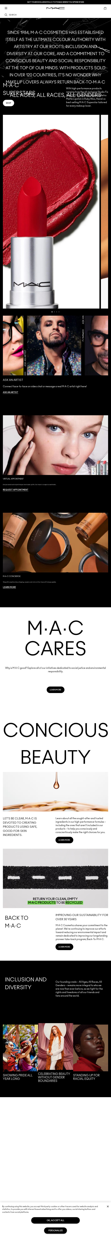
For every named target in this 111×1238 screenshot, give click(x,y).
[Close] (108, 1206)
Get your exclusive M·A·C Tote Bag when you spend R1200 (55, 2)
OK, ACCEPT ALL (55, 1220)
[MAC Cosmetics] (55, 8)
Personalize (55, 1230)
